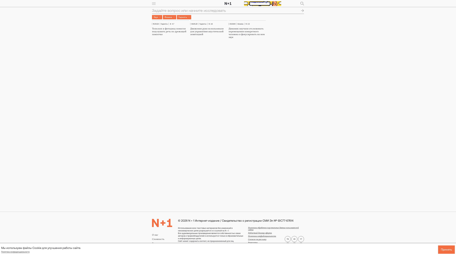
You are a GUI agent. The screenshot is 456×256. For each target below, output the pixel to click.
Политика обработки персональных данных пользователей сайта (273, 228)
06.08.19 (232, 24)
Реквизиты (253, 242)
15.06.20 (156, 24)
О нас (155, 235)
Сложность (158, 239)
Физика (168, 17)
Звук (156, 17)
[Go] (154, 3)
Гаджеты (182, 17)
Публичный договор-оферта (260, 233)
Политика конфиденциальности (15, 252)
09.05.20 (194, 24)
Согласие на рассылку (257, 239)
